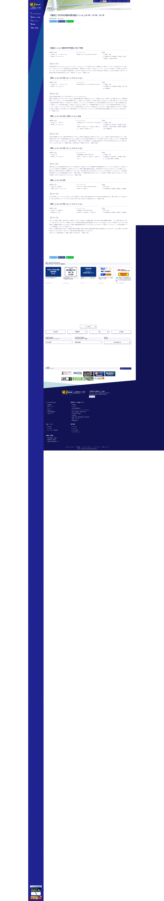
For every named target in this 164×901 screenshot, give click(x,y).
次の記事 (121, 331)
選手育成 (33, 24)
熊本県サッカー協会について (77, 402)
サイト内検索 (126, 1)
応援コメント (50, 410)
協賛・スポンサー (76, 418)
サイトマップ (97, 447)
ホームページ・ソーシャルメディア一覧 (80, 410)
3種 (109, 9)
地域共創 (74, 415)
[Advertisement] (88, 35)
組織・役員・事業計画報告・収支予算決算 (80, 417)
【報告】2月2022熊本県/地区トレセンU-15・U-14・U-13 (121, 9)
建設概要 (49, 404)
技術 (63, 18)
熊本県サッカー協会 (35, 17)
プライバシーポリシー (87, 447)
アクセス (119, 1)
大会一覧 (49, 426)
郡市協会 (74, 404)
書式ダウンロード (112, 1)
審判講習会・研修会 (52, 439)
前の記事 (55, 331)
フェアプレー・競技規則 (53, 430)
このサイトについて (70, 447)
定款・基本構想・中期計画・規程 (79, 411)
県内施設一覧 (75, 420)
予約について (50, 413)
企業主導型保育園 (51, 411)
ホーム (96, 1)
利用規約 (78, 447)
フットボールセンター (36, 13)
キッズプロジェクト (76, 431)
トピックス (106, 9)
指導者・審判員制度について (53, 441)
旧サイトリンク (105, 447)
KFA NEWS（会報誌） (76, 413)
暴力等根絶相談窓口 (76, 408)
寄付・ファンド (51, 406)
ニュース (49, 408)
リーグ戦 (49, 428)
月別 (99, 331)
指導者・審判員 (34, 28)
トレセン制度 (75, 430)
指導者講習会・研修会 (52, 437)
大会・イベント (34, 20)
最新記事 (77, 331)
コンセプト (74, 426)
